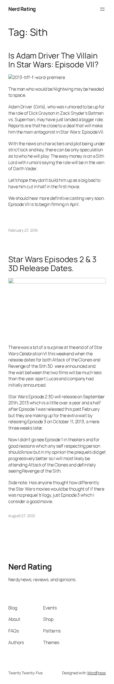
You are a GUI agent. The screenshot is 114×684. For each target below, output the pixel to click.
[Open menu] (102, 9)
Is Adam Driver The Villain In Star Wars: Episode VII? (53, 60)
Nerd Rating (22, 8)
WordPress (96, 672)
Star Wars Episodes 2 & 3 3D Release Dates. (52, 264)
